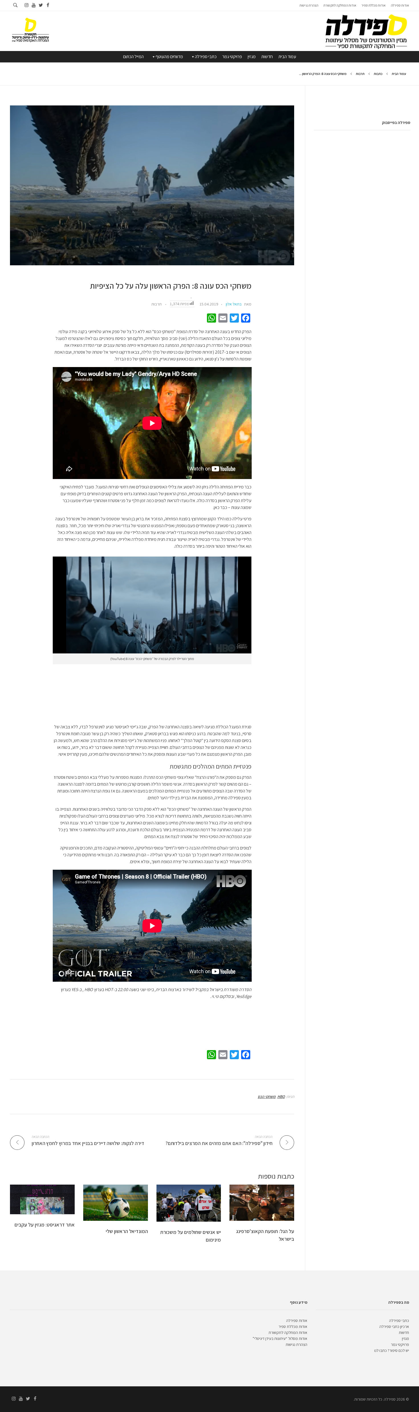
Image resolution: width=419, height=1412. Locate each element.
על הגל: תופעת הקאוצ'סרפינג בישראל (265, 1235)
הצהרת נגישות (296, 1344)
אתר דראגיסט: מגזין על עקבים (45, 1224)
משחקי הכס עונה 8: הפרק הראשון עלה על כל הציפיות (170, 286)
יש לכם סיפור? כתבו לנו (391, 1350)
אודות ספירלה (296, 1320)
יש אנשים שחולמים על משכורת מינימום (190, 1236)
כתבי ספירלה (206, 57)
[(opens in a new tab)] (42, 1200)
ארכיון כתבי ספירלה (394, 1326)
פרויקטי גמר (232, 57)
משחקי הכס (267, 1096)
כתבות (378, 74)
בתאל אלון (234, 304)
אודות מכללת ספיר (292, 1326)
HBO (281, 1096)
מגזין (252, 57)
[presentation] (152, 185)
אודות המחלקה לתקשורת (288, 1332)
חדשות (267, 57)
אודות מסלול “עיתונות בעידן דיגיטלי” (280, 1338)
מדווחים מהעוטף (169, 57)
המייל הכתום (133, 57)
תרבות (360, 74)
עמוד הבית (287, 57)
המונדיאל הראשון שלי (127, 1231)
